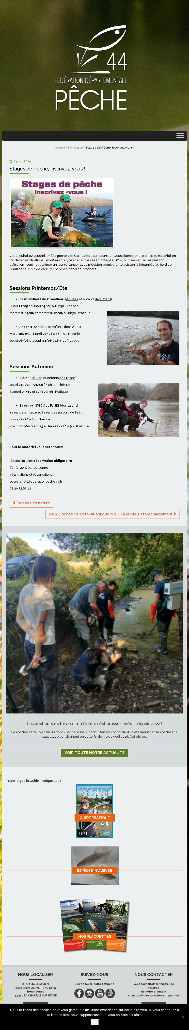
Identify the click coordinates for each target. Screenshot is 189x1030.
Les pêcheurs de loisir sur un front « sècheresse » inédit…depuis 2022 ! (94, 723)
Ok (95, 1022)
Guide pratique (94, 818)
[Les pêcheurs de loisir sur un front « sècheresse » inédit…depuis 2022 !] (94, 623)
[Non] (182, 1016)
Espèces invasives (94, 870)
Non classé (75, 147)
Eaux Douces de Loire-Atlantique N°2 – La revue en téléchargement (111, 514)
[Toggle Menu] (180, 135)
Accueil (60, 147)
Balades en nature (33, 503)
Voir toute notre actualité (94, 752)
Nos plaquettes (94, 936)
